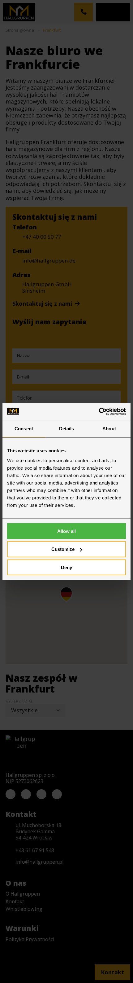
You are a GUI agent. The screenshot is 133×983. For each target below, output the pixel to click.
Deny (66, 567)
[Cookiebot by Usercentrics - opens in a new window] (99, 411)
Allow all (66, 531)
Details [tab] (66, 428)
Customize (63, 549)
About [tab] (109, 428)
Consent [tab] (24, 428)
